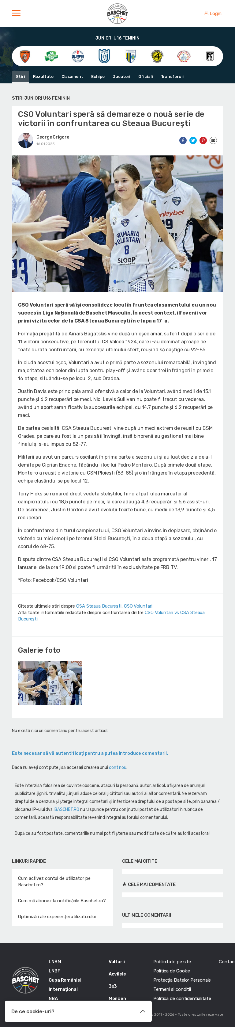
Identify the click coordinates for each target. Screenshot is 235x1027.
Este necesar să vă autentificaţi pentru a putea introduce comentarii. (90, 753)
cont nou (117, 767)
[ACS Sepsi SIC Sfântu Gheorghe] (51, 56)
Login (216, 13)
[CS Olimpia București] (78, 56)
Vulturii (117, 961)
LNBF (54, 971)
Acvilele (117, 974)
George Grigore (52, 137)
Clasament (72, 76)
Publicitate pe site (172, 961)
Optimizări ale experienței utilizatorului (57, 916)
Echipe (98, 76)
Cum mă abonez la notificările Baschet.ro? (62, 900)
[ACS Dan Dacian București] (25, 56)
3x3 (113, 986)
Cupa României (65, 980)
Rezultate (43, 76)
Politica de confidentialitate (182, 998)
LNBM (55, 961)
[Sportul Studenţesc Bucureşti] (210, 56)
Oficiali (145, 76)
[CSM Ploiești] (131, 56)
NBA (53, 998)
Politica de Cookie (171, 971)
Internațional (63, 989)
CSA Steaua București (98, 606)
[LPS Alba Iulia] (184, 56)
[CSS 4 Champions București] (157, 56)
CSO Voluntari (138, 606)
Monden (117, 998)
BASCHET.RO (66, 809)
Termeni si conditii (172, 989)
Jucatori (121, 76)
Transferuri (173, 76)
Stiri (20, 76)
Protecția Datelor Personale (182, 980)
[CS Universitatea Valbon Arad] (104, 56)
